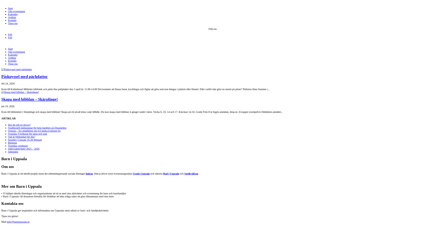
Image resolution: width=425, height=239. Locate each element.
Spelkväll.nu (191, 173)
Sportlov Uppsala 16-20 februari (25, 139)
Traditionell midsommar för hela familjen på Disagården (37, 127)
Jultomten (13, 151)
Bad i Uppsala (171, 173)
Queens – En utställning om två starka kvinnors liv (34, 130)
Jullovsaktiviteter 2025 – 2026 (24, 148)
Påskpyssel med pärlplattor (24, 76)
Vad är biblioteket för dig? (21, 136)
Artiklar (12, 17)
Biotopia (12, 142)
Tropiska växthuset (18, 145)
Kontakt (12, 20)
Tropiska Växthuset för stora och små (27, 133)
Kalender (13, 14)
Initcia (89, 173)
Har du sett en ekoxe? (19, 124)
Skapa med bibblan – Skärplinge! (29, 99)
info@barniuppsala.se (18, 221)
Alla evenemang (16, 11)
